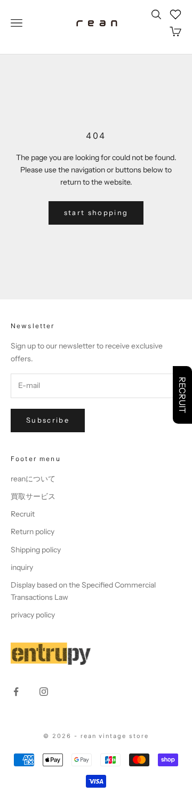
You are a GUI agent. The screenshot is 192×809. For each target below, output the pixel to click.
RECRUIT (182, 395)
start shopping (96, 212)
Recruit (23, 514)
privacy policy (33, 615)
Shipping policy (36, 549)
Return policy (32, 531)
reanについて (33, 478)
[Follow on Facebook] (16, 691)
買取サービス (33, 496)
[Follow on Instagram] (43, 691)
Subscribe (47, 420)
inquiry (22, 567)
